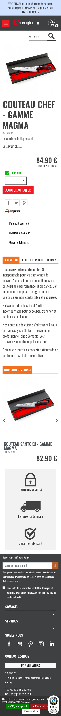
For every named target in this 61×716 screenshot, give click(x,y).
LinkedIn (51, 644)
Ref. (4, 133)
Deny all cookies (44, 706)
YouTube (19, 644)
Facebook (9, 644)
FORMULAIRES (30, 665)
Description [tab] (11, 260)
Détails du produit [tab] (32, 260)
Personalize (31, 711)
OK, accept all (18, 706)
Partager (8, 203)
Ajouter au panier (18, 190)
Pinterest (24, 203)
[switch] (53, 711)
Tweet (16, 203)
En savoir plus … (12, 146)
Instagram (41, 644)
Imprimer (15, 211)
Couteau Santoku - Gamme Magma (28, 446)
